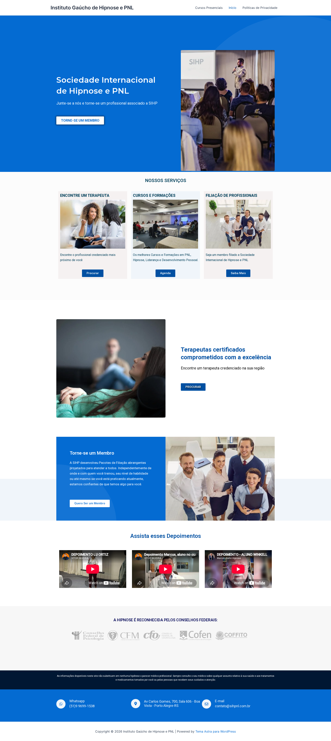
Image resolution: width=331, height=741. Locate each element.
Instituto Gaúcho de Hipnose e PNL (92, 8)
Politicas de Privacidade (260, 8)
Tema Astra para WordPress (215, 731)
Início (232, 8)
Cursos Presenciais (209, 8)
